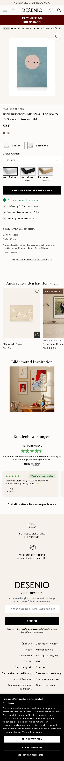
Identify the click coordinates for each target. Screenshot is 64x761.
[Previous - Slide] (4, 67)
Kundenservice (44, 649)
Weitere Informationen (33, 732)
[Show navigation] (5, 10)
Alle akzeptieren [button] (32, 739)
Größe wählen (11, 153)
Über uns (27, 643)
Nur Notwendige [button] (32, 747)
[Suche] (12, 10)
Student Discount (22, 679)
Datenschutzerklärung (28, 629)
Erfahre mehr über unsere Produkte (32, 259)
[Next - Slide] (60, 67)
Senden (32, 621)
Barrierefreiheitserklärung (17, 673)
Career (28, 661)
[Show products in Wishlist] (51, 10)
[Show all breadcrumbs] (6, 28)
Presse (28, 649)
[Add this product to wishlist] (57, 36)
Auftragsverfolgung (47, 655)
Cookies (40, 667)
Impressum (25, 655)
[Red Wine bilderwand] (32, 388)
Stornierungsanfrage (48, 679)
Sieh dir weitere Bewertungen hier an (32, 504)
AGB (38, 661)
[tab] (8, 103)
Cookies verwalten (46, 685)
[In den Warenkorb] (37, 335)
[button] (32, 755)
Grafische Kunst (23, 28)
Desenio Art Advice (47, 643)
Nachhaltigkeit (23, 667)
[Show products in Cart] (59, 10)
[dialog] (32, 727)
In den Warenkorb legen (32, 190)
